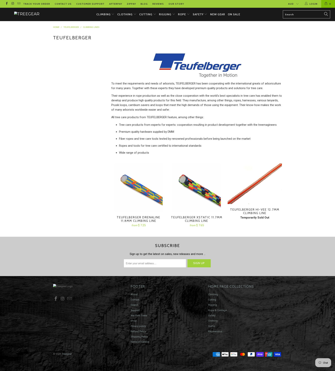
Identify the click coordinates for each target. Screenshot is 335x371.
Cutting (146, 14)
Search (134, 304)
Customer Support (90, 3)
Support (135, 310)
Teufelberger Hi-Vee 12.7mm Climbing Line (255, 183)
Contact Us (63, 3)
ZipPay (131, 3)
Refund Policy (138, 331)
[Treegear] (27, 14)
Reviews (158, 3)
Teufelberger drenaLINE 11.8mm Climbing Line (138, 187)
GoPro (211, 326)
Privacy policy (138, 326)
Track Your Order (36, 3)
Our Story (176, 3)
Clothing (125, 14)
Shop (134, 320)
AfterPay (115, 3)
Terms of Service (140, 341)
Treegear (67, 353)
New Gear (217, 14)
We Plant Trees (139, 315)
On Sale (234, 14)
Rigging (165, 14)
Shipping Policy (139, 336)
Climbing (103, 14)
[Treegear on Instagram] (12, 4)
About (134, 294)
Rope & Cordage (217, 310)
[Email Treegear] (18, 4)
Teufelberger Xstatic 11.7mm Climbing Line (196, 187)
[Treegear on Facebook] (6, 4)
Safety (198, 14)
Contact (135, 299)
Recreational (215, 331)
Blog (144, 3)
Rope (182, 14)
